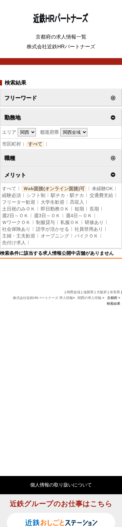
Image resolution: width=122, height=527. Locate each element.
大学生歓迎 (52, 202)
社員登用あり (89, 229)
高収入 (77, 202)
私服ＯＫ (69, 222)
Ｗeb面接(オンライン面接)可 (54, 188)
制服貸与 (45, 222)
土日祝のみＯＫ (18, 208)
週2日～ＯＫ (15, 215)
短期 (79, 208)
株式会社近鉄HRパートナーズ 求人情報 (43, 298)
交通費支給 (101, 195)
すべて (35, 144)
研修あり (94, 222)
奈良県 (115, 292)
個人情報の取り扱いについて (61, 484)
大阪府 (102, 292)
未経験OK (102, 188)
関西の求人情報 (90, 298)
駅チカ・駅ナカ (67, 195)
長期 (94, 208)
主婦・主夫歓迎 (18, 236)
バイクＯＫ (86, 236)
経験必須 (11, 195)
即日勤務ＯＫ (55, 208)
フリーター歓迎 (18, 202)
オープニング (55, 236)
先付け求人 (14, 242)
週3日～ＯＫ (47, 215)
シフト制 (35, 195)
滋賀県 (88, 292)
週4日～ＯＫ (79, 215)
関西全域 (73, 292)
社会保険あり (16, 229)
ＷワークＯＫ (16, 222)
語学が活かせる (52, 229)
